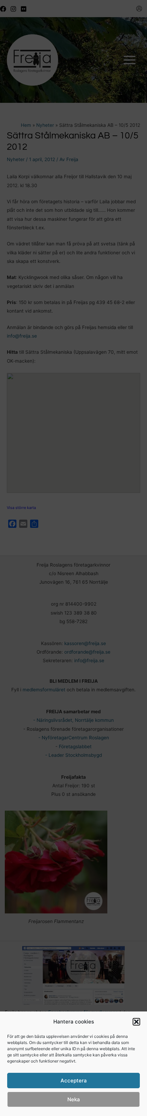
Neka (73, 1099)
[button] (136, 1021)
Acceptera (74, 1080)
